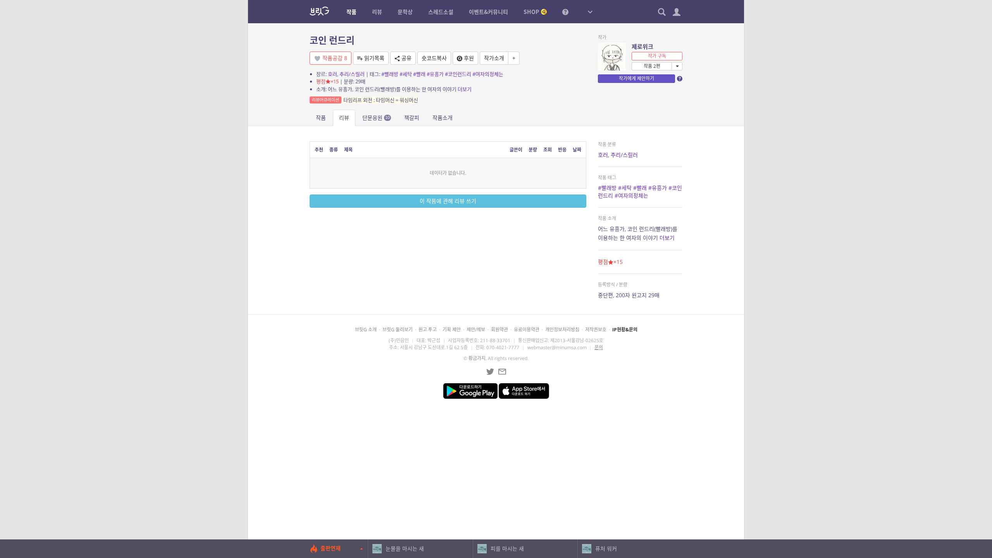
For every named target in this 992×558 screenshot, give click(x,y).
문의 (598, 347)
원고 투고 (427, 329)
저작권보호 (595, 329)
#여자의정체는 (487, 74)
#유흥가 (435, 74)
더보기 (465, 89)
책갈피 (411, 117)
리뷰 (344, 117)
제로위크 (642, 46)
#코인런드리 (458, 74)
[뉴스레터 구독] (502, 371)
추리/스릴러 (352, 74)
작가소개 (494, 58)
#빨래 (419, 74)
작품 (321, 117)
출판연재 (330, 548)
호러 (332, 74)
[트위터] (490, 371)
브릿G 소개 (366, 329)
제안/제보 (476, 329)
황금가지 (477, 358)
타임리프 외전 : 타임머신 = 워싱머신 (365, 99)
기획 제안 (452, 329)
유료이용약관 (526, 329)
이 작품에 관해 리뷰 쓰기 (448, 201)
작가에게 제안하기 (636, 78)
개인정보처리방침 (562, 329)
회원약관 (499, 329)
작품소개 (442, 117)
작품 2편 (652, 66)
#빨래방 (389, 74)
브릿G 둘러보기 (397, 329)
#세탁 (406, 74)
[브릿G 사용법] (565, 11)
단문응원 (376, 117)
